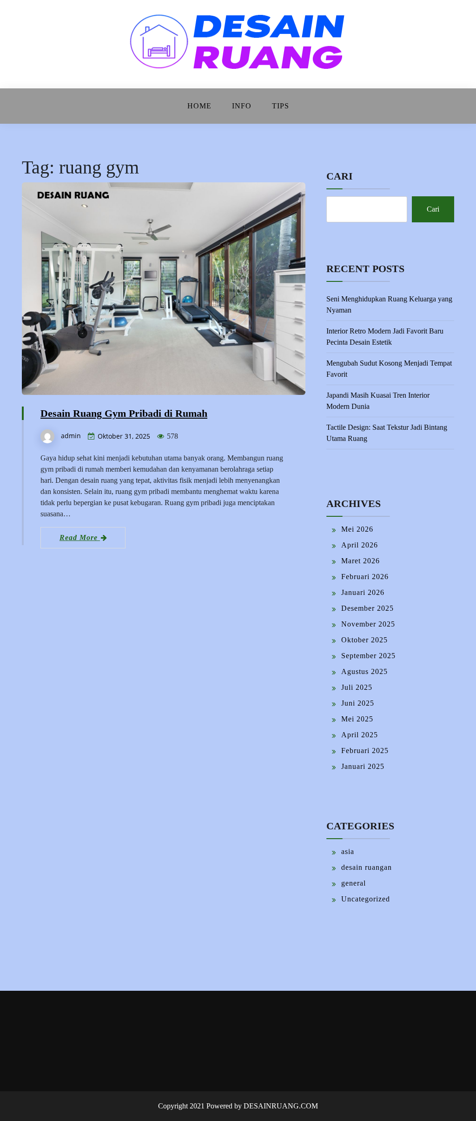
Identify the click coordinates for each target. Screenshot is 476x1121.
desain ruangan (366, 867)
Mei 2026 (357, 529)
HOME (199, 106)
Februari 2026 (365, 577)
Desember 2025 (367, 608)
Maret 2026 (360, 561)
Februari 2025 (365, 750)
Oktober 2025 (364, 640)
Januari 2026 (362, 592)
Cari (339, 176)
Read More (80, 537)
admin (71, 435)
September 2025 (368, 656)
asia (347, 851)
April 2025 (359, 735)
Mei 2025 (357, 719)
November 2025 (368, 624)
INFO (241, 106)
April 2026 (359, 545)
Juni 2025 (357, 703)
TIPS (280, 106)
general (353, 883)
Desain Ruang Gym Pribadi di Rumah (123, 413)
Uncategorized (365, 899)
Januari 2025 (362, 766)
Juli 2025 (356, 687)
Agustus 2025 (364, 671)
